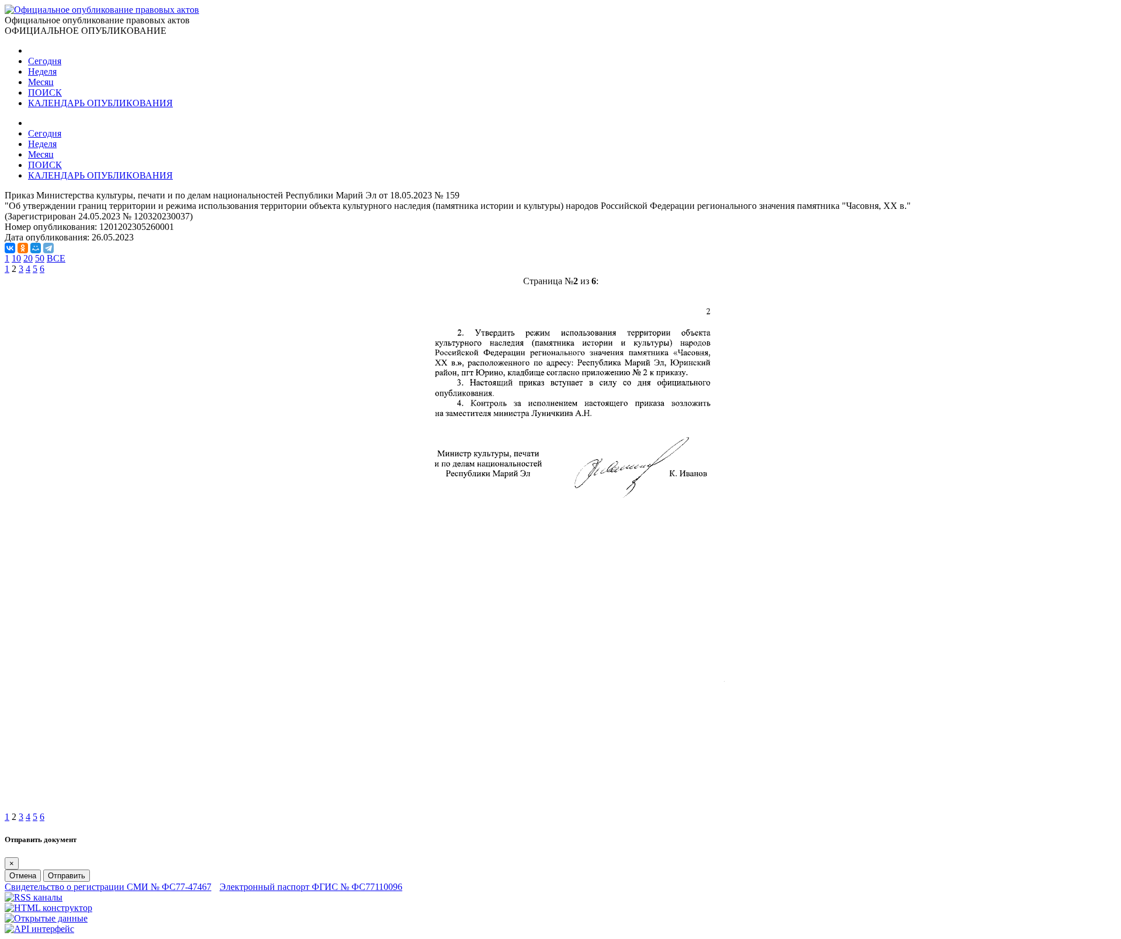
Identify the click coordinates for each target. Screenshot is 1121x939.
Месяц (41, 82)
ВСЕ (56, 258)
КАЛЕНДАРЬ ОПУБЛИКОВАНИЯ (100, 103)
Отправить (66, 875)
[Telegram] (48, 248)
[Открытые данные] (46, 918)
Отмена (22, 875)
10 (16, 258)
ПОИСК (45, 92)
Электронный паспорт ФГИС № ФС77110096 (311, 887)
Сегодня (44, 61)
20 (28, 258)
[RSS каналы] (33, 897)
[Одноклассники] (23, 248)
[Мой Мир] (35, 248)
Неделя (42, 71)
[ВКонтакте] (10, 248)
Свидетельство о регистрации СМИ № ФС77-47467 (108, 887)
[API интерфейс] (39, 929)
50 (39, 258)
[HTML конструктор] (48, 908)
